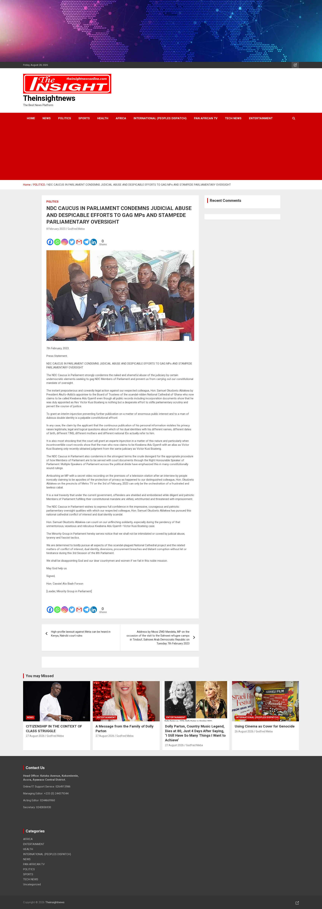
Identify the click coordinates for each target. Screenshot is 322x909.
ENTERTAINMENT (261, 118)
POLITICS (64, 118)
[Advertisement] (156, 152)
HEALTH (102, 118)
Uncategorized (32, 884)
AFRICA (121, 118)
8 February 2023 (55, 228)
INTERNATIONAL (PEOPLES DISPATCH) (160, 118)
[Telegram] (86, 239)
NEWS (46, 118)
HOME (31, 118)
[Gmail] (79, 239)
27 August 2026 (35, 735)
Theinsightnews (49, 98)
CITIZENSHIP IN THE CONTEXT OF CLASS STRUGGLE (54, 728)
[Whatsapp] (57, 239)
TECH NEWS (233, 118)
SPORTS (84, 118)
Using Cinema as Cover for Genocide (265, 726)
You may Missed (40, 676)
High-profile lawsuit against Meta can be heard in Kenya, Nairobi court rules (81, 633)
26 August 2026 (244, 731)
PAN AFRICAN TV (205, 118)
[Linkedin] (93, 239)
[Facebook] (50, 239)
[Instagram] (64, 239)
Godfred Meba (76, 228)
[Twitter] (72, 239)
